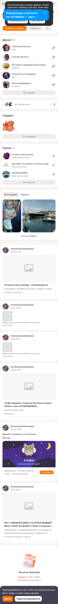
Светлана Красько (21, 46)
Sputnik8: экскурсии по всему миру (30, 163)
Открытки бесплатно (22, 154)
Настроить (37, 20)
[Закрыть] (44, 13)
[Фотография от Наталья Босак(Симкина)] (11, 215)
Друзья (6, 39)
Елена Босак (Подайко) (24, 74)
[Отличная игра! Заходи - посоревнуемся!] (29, 275)
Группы (6, 148)
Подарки (7, 115)
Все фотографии (29, 236)
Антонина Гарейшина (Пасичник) (28, 64)
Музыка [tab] (25, 194)
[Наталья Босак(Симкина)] (5, 250)
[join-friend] (54, 48)
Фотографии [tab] (10, 194)
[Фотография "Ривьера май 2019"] (39, 215)
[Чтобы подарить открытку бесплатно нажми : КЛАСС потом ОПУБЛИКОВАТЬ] (29, 395)
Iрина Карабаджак (21, 83)
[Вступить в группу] (54, 156)
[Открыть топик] (29, 434)
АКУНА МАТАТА (19, 173)
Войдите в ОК (25, 577)
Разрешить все (18, 20)
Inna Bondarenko (20, 56)
